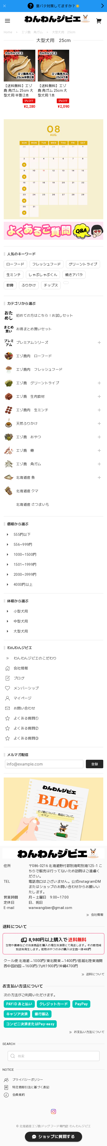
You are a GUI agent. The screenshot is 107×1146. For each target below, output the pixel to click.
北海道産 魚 (25, 478)
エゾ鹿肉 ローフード (34, 356)
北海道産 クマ (27, 491)
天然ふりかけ (27, 424)
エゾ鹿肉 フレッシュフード (39, 370)
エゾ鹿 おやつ (28, 437)
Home (8, 32)
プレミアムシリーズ (32, 342)
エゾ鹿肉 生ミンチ (32, 410)
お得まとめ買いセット (34, 329)
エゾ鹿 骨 (25, 450)
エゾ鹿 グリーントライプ (37, 383)
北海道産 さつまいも (32, 504)
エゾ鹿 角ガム (28, 464)
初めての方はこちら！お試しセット (46, 316)
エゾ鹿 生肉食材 (30, 396)
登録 (94, 764)
